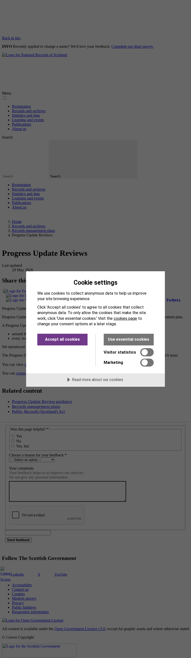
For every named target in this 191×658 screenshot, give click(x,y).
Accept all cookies (62, 339)
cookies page (125, 318)
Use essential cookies (128, 339)
